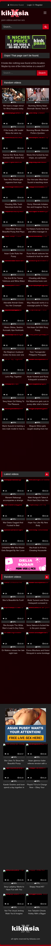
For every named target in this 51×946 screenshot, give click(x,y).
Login (29, 5)
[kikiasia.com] (21, 13)
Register (39, 5)
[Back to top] (43, 938)
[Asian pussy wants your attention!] (25, 741)
